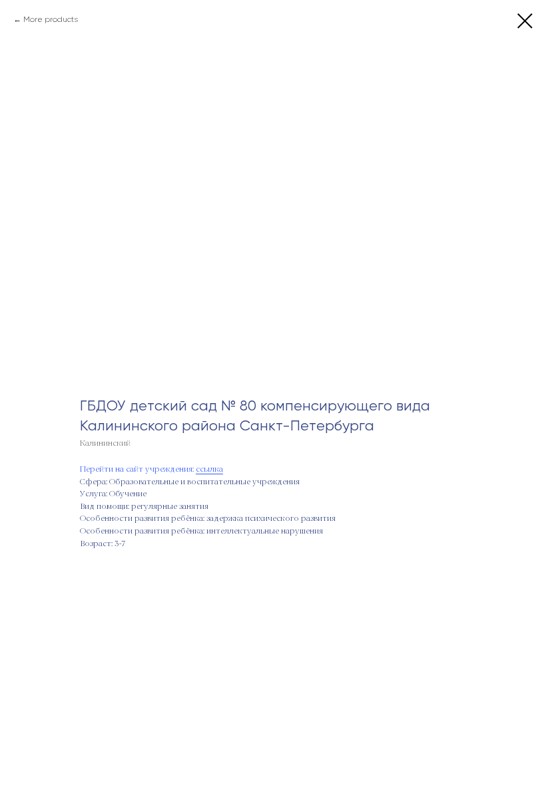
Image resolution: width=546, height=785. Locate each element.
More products (50, 19)
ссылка (209, 470)
